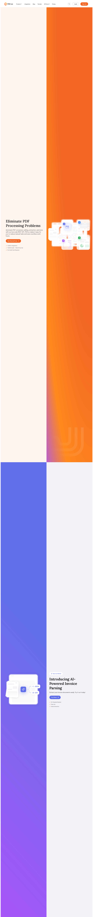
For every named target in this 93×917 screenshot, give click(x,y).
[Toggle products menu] (21, 4)
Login (75, 4)
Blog (34, 4)
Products (18, 4)
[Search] (69, 4)
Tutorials (40, 4)
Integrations (27, 4)
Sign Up (84, 4)
